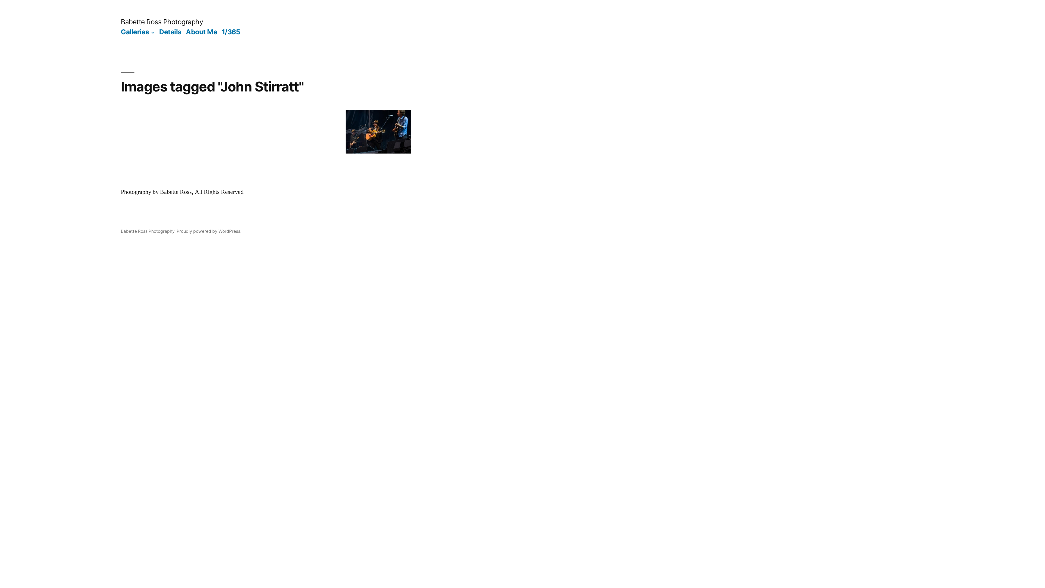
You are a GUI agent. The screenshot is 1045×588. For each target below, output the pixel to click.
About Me (201, 32)
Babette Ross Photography (162, 22)
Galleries (135, 32)
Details (170, 32)
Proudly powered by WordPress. (209, 231)
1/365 (231, 32)
